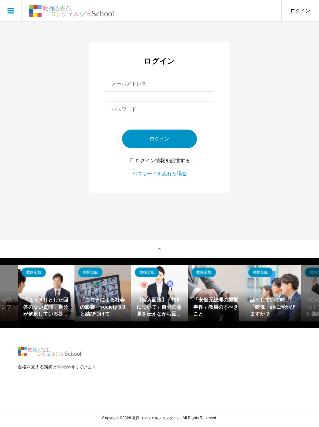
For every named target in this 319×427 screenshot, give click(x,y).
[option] (46, 293)
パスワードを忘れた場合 (159, 173)
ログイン (300, 10)
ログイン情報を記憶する (162, 160)
